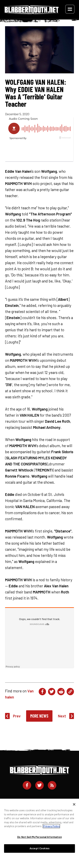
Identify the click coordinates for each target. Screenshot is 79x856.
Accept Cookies (39, 848)
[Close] (74, 804)
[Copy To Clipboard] (70, 691)
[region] (39, 827)
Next (62, 716)
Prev (17, 716)
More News (39, 715)
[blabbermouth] (31, 12)
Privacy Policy (51, 826)
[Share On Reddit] (61, 691)
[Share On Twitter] (51, 691)
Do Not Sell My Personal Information (39, 837)
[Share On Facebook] (42, 691)
